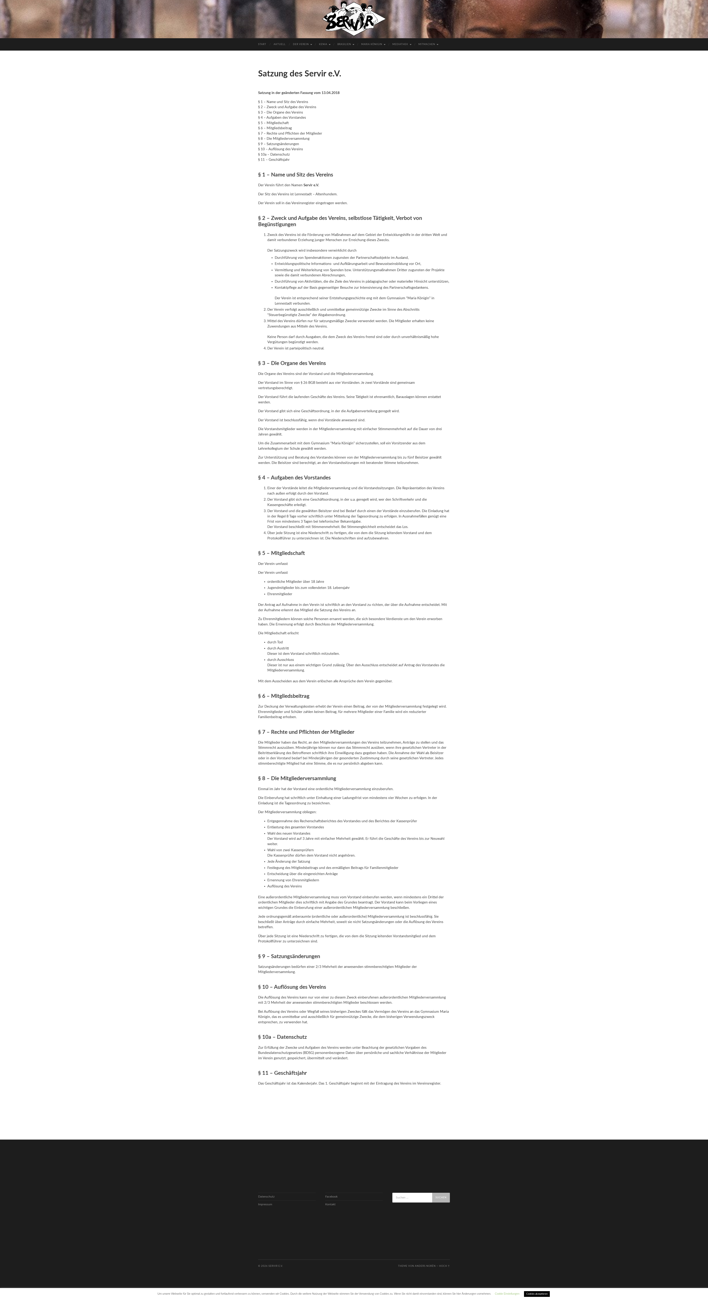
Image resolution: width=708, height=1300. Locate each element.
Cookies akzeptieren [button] (537, 1294)
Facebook (331, 1196)
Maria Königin (371, 44)
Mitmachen (426, 44)
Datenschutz (266, 1196)
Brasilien (344, 44)
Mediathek (400, 44)
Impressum (265, 1204)
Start (262, 44)
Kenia (323, 44)
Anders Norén (425, 1266)
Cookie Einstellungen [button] (507, 1293)
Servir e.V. (275, 1266)
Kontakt (330, 1204)
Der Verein (301, 44)
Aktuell (280, 44)
